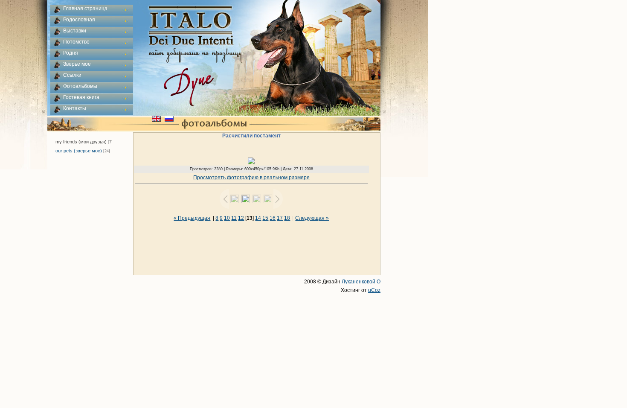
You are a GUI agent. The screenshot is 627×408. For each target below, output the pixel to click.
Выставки (74, 31)
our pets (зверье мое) (78, 150)
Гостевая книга (81, 97)
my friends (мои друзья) (81, 141)
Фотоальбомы (80, 86)
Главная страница (85, 9)
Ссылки (72, 75)
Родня (70, 53)
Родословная (79, 20)
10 (227, 218)
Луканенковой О (361, 282)
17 (280, 218)
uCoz (374, 290)
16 (273, 218)
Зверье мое (77, 64)
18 (287, 218)
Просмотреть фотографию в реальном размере (251, 178)
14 (258, 218)
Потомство (76, 42)
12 (241, 218)
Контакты (74, 108)
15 (265, 218)
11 (234, 218)
